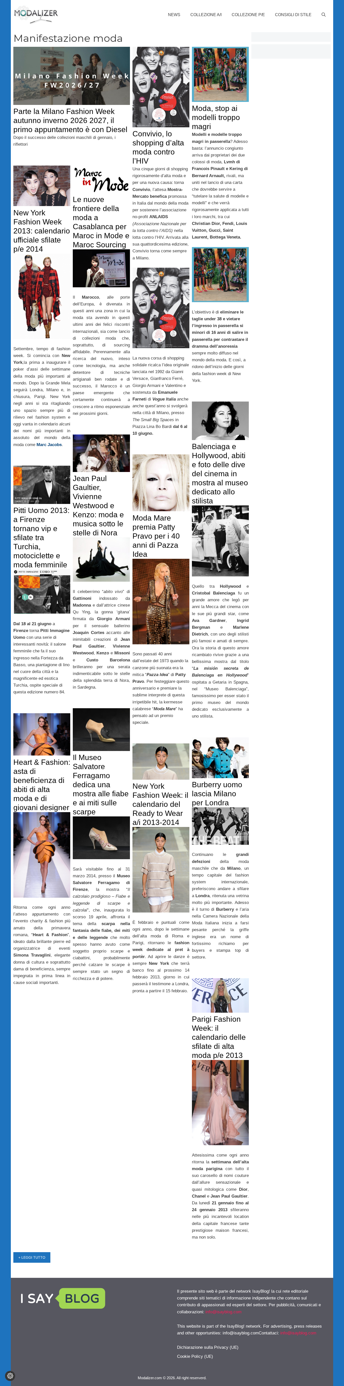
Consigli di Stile (293, 15)
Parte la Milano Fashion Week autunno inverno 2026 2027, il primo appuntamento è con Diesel (70, 120)
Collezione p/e (248, 15)
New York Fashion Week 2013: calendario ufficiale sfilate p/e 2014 (41, 231)
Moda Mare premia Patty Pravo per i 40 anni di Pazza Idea (156, 536)
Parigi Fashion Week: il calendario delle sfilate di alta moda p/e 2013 (219, 1037)
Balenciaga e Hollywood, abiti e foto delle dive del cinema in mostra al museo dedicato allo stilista (220, 473)
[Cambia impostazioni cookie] (10, 1376)
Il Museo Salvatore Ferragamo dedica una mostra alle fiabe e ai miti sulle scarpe (101, 784)
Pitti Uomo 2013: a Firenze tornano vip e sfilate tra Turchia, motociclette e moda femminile (41, 537)
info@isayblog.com (223, 1312)
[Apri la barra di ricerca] (324, 15)
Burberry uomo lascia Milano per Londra (217, 793)
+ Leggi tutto (31, 1257)
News (174, 15)
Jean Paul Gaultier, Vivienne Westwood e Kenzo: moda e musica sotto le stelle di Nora (98, 505)
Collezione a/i (206, 15)
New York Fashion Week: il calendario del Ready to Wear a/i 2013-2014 (160, 804)
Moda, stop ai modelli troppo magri (216, 117)
